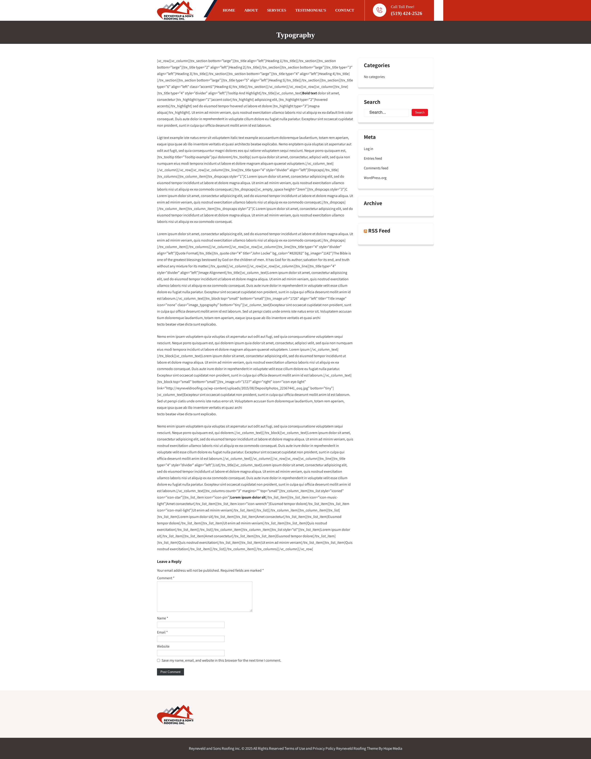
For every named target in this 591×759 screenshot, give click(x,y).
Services (276, 10)
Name (162, 618)
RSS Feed (379, 230)
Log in (368, 148)
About (251, 10)
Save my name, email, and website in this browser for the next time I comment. (221, 660)
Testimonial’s (310, 10)
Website (163, 646)
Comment (166, 578)
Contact (344, 10)
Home (229, 10)
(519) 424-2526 (406, 13)
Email (162, 632)
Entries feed (373, 158)
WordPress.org (375, 177)
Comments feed (376, 168)
